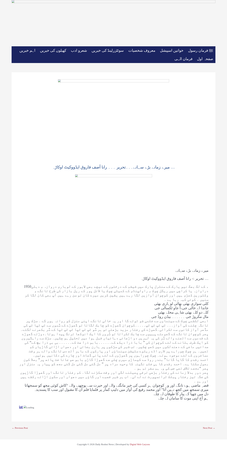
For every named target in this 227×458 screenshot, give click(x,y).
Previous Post (20, 428)
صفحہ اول (205, 59)
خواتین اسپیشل (171, 50)
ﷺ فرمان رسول (200, 50)
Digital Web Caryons (140, 444)
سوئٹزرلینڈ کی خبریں (108, 50)
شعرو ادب (79, 50)
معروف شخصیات (141, 50)
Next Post (209, 428)
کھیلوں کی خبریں (53, 50)
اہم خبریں (27, 50)
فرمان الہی (183, 59)
